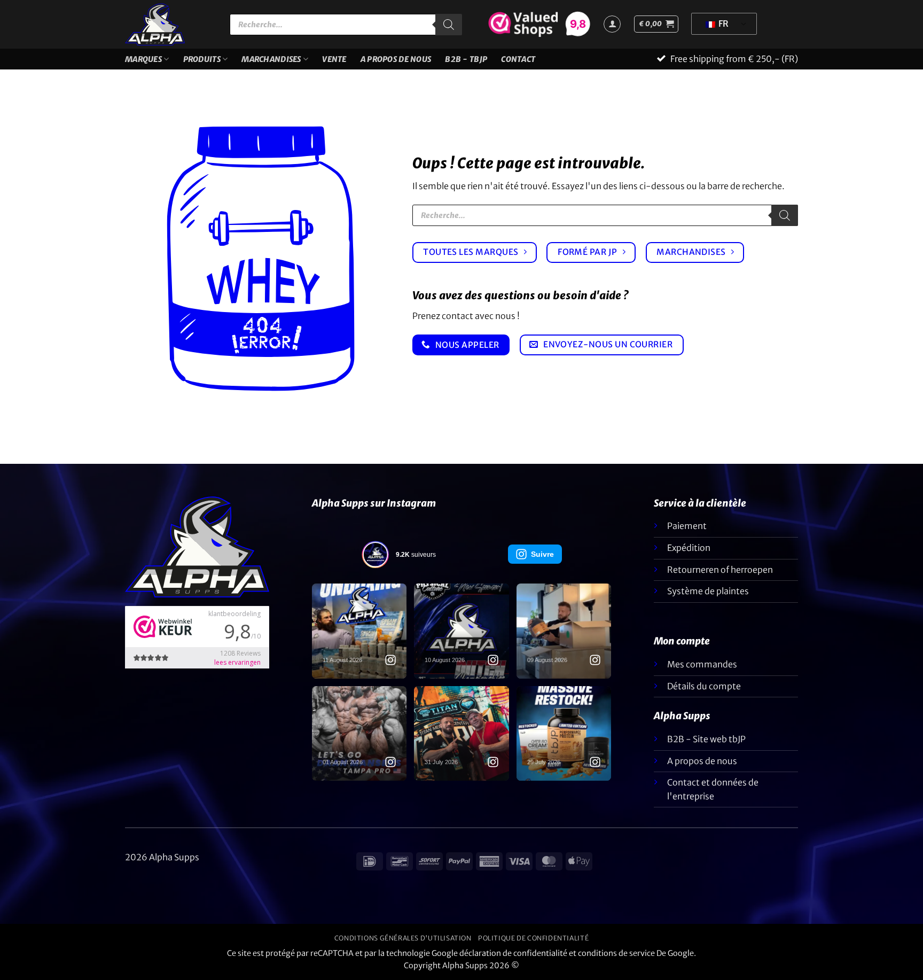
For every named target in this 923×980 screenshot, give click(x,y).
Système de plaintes (708, 591)
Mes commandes (702, 664)
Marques (143, 59)
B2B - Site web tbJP (706, 739)
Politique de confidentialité (533, 938)
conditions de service (616, 953)
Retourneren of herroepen (720, 569)
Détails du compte (704, 686)
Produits (202, 59)
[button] (656, 24)
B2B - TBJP (466, 59)
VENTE (334, 59)
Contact (518, 59)
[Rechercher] (448, 24)
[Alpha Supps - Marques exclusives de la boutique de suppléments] (169, 24)
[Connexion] (612, 24)
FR (723, 23)
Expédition (688, 547)
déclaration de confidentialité (513, 953)
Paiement (687, 525)
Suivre (542, 554)
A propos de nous (396, 59)
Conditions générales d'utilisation (403, 938)
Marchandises (271, 59)
